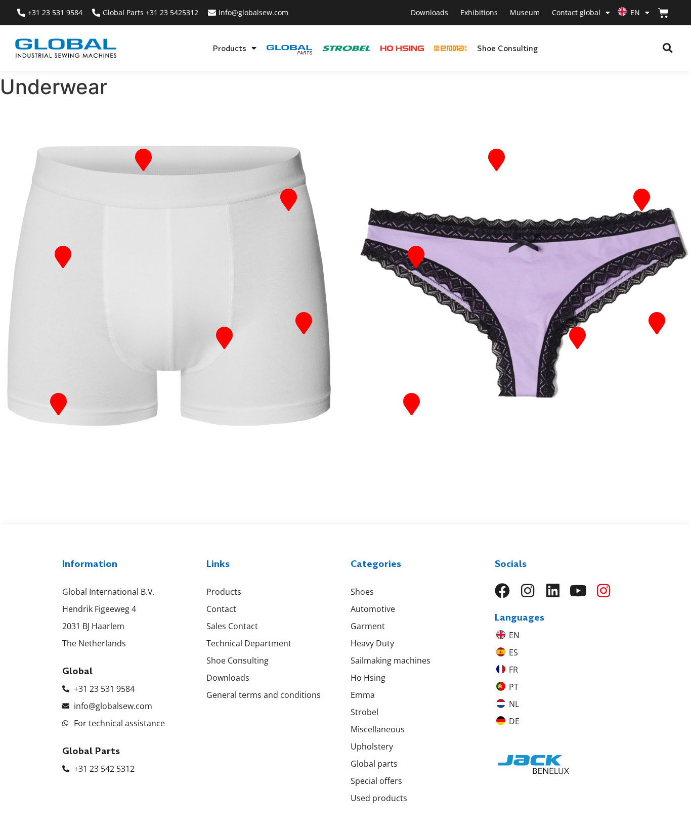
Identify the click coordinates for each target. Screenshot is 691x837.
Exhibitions (479, 12)
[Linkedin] (552, 590)
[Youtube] (578, 590)
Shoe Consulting (507, 48)
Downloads (429, 12)
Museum (525, 12)
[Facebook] (502, 590)
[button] (667, 48)
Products (229, 48)
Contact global (576, 12)
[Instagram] (527, 590)
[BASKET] (663, 13)
